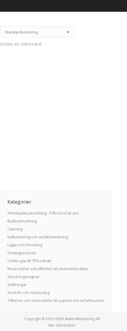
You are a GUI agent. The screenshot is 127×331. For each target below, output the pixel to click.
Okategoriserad (21, 252)
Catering (14, 229)
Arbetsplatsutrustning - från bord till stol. (43, 213)
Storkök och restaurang (28, 292)
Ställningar (17, 284)
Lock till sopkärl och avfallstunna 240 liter (56, 152)
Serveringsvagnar (23, 276)
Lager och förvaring (24, 244)
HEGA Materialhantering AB (77, 318)
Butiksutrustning (22, 221)
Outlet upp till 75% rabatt (29, 260)
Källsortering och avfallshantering (37, 236)
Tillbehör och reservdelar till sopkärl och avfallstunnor (55, 300)
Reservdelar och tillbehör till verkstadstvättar (47, 268)
